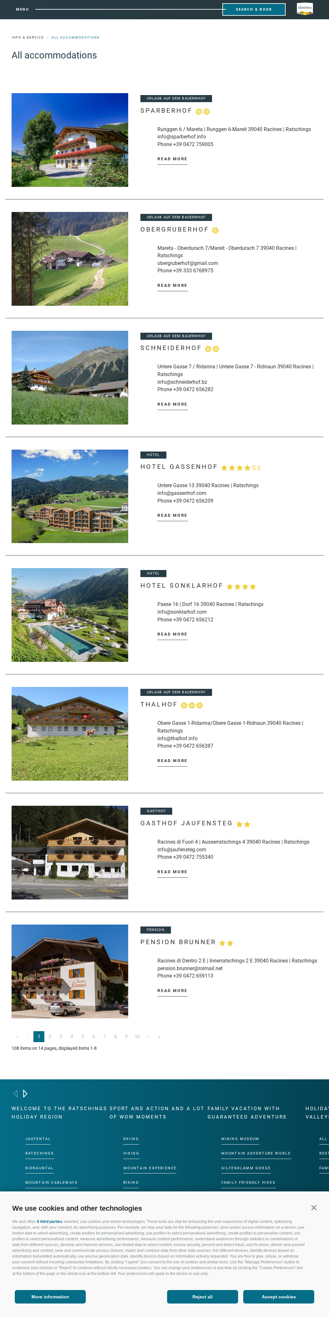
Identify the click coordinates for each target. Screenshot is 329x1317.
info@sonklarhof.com (182, 612)
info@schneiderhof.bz (182, 382)
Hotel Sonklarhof (183, 585)
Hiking (131, 1153)
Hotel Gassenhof (201, 467)
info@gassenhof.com (181, 493)
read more (172, 158)
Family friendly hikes (248, 1183)
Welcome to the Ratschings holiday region (59, 1113)
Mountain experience (150, 1168)
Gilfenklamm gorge (246, 1168)
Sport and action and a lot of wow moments (157, 1113)
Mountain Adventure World (256, 1153)
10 (137, 1037)
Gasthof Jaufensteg (188, 823)
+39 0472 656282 (193, 389)
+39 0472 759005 (193, 144)
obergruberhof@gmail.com (187, 263)
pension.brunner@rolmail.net (190, 968)
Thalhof (160, 704)
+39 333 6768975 (193, 271)
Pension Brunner (179, 942)
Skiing (131, 1139)
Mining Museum (240, 1139)
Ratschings (39, 1153)
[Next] (25, 1094)
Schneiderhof (172, 348)
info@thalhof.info (177, 738)
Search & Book (254, 9)
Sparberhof (168, 110)
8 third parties (49, 1221)
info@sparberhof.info (181, 137)
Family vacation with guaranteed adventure (247, 1113)
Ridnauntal (39, 1168)
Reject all (202, 1296)
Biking (131, 1183)
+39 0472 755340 (193, 857)
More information (50, 1296)
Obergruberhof (176, 229)
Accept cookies (279, 1296)
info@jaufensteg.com (181, 850)
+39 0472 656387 (193, 746)
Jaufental (38, 1139)
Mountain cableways (51, 1183)
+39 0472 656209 (193, 501)
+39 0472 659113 (193, 976)
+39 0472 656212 (193, 620)
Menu (22, 9)
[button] (314, 1207)
